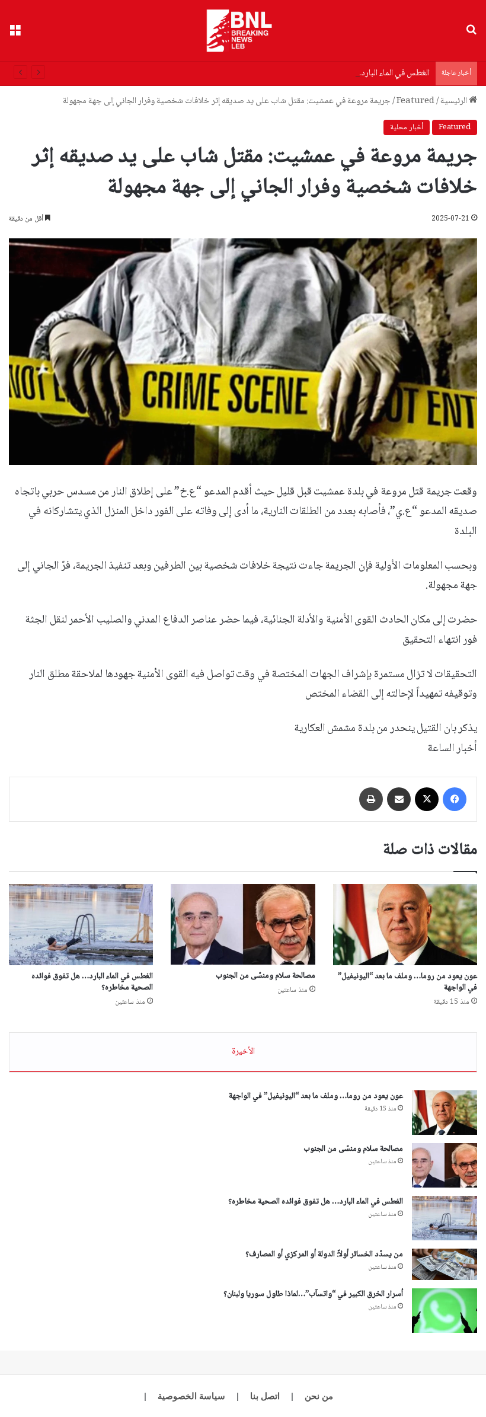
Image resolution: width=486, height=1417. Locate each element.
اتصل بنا (265, 1396)
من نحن (319, 1396)
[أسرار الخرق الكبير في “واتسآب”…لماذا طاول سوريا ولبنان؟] (444, 1310)
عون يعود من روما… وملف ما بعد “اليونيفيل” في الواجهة (407, 982)
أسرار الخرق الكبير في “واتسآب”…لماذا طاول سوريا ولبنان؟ (313, 1294)
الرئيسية (454, 101)
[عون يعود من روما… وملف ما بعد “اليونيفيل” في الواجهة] (405, 924)
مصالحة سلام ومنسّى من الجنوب (265, 976)
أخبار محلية (406, 127)
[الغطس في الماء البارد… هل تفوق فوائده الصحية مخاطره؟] (81, 924)
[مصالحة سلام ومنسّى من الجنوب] (243, 924)
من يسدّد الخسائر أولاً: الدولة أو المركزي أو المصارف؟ (324, 1254)
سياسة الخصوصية (191, 1396)
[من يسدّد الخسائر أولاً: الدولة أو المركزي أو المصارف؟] (444, 1265)
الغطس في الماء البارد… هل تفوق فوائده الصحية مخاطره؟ (337, 73)
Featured (415, 101)
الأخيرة (243, 1051)
